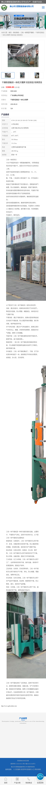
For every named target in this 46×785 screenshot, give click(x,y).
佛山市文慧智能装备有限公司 (19, 767)
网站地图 (38, 769)
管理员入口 (30, 769)
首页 (10, 32)
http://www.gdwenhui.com (9, 706)
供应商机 (16, 32)
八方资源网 (16, 769)
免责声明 (24, 769)
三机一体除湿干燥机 (27, 32)
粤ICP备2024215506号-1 (29, 763)
